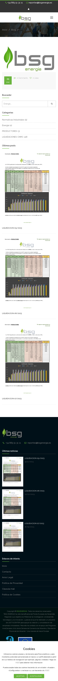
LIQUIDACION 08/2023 (12, 313)
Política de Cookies (11, 595)
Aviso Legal (7, 577)
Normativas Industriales (13, 120)
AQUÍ (17, 663)
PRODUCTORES (9, 131)
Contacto (6, 572)
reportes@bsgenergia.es (40, 3)
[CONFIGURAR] (36, 676)
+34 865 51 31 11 (15, 3)
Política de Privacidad (12, 583)
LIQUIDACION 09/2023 (12, 228)
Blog (13, 30)
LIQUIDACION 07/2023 (12, 399)
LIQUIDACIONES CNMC (12, 137)
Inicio (4, 30)
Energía (5, 125)
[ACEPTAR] (20, 676)
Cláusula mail (8, 589)
